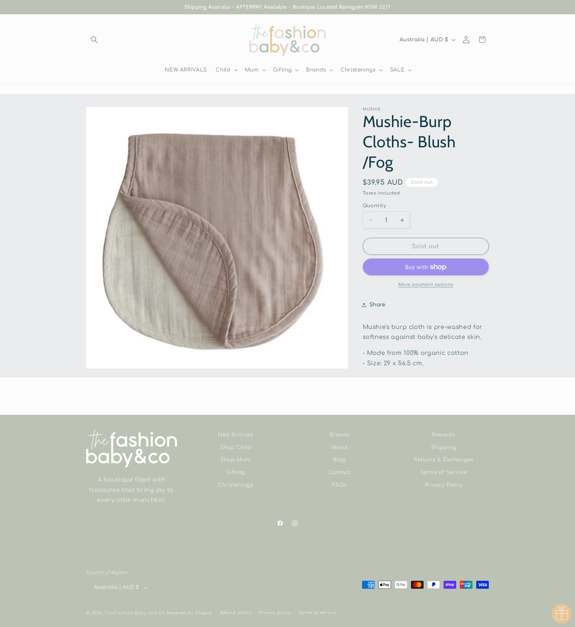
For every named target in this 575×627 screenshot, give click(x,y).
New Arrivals (235, 435)
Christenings (235, 485)
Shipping (443, 447)
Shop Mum (235, 460)
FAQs (339, 485)
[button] (94, 40)
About (339, 447)
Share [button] (377, 305)
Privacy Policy (444, 485)
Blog (339, 460)
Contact (339, 472)
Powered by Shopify (190, 613)
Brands (339, 435)
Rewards (443, 435)
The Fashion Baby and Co (134, 613)
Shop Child (235, 447)
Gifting (235, 472)
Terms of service (317, 612)
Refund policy (236, 612)
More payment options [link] (425, 284)
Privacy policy (275, 612)
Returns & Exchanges (443, 460)
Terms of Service (443, 472)
